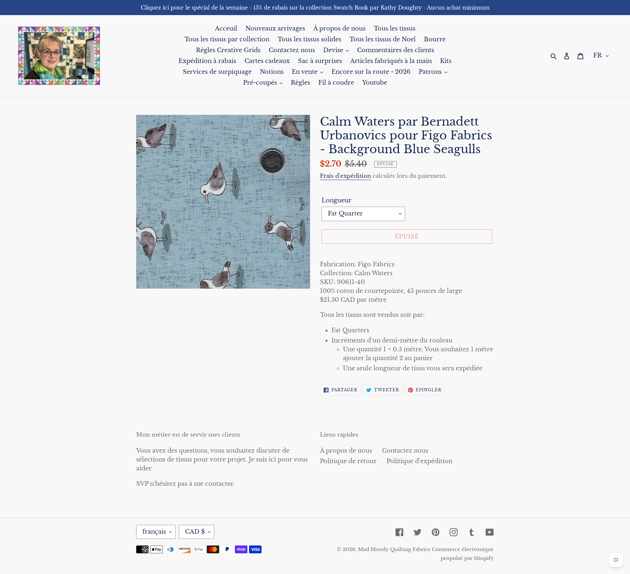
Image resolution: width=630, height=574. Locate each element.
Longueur (336, 200)
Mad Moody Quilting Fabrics (394, 549)
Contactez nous (405, 450)
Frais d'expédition (345, 176)
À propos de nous (346, 450)
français (154, 531)
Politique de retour (348, 461)
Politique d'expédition (419, 461)
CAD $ (195, 531)
